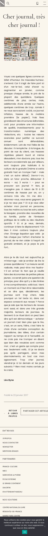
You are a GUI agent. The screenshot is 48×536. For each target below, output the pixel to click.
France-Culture (10, 466)
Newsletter (8, 447)
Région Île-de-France (12, 511)
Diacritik (7, 487)
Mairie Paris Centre (11, 516)
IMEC (5, 471)
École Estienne (9, 479)
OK (24, 532)
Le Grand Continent (12, 483)
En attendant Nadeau (12, 491)
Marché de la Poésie (12, 475)
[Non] (44, 526)
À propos (7, 438)
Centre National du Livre (14, 507)
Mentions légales (10, 451)
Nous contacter (10, 442)
